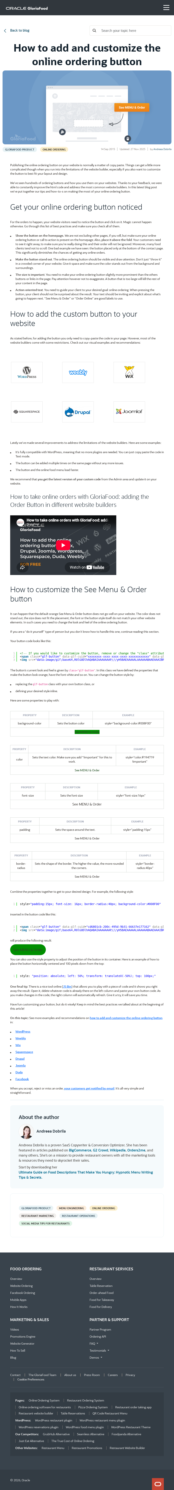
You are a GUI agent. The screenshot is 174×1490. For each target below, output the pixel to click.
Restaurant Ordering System (85, 1400)
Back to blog (19, 30)
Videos (14, 1329)
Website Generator (22, 1343)
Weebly (20, 1038)
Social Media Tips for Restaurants (45, 1223)
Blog (13, 1357)
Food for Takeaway (102, 1300)
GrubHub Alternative (56, 1434)
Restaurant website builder (36, 1413)
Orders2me (136, 1150)
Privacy (130, 1375)
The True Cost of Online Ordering (72, 1441)
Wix (18, 1045)
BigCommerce (80, 1150)
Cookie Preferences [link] (30, 1379)
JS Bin (67, 986)
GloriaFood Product (19, 149)
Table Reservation (101, 1286)
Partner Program (100, 1329)
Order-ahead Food (102, 1293)
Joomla (20, 1065)
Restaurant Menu (53, 1448)
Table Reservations (73, 1413)
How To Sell (17, 1350)
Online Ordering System (44, 1400)
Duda (19, 1072)
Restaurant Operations (78, 1215)
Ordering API (98, 1336)
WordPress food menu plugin (85, 1427)
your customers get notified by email (89, 1088)
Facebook (22, 1079)
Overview (16, 1279)
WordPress (22, 1031)
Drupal (20, 1059)
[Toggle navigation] (166, 8)
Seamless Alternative (90, 1434)
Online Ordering (54, 149)
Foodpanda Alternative (126, 1434)
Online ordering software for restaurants (45, 1407)
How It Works (19, 1307)
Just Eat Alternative (31, 1441)
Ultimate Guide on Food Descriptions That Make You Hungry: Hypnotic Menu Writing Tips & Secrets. (86, 1174)
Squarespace (24, 1052)
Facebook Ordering (22, 1293)
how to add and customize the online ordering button (126, 1018)
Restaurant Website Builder (127, 1448)
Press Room (92, 1375)
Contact (15, 1375)
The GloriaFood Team (42, 1375)
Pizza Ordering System (93, 1407)
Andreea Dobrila (162, 149)
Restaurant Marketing (37, 1215)
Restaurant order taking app (133, 1407)
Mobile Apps (18, 1300)
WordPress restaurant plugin (53, 1420)
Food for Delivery (101, 1307)
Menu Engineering (71, 1208)
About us (70, 1375)
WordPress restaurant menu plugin (102, 1420)
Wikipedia (118, 1150)
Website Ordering (21, 1286)
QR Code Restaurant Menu (110, 1413)
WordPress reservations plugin (38, 1427)
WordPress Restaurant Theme (130, 1427)
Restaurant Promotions (87, 1448)
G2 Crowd (100, 1150)
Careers (113, 1375)
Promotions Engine (22, 1336)
